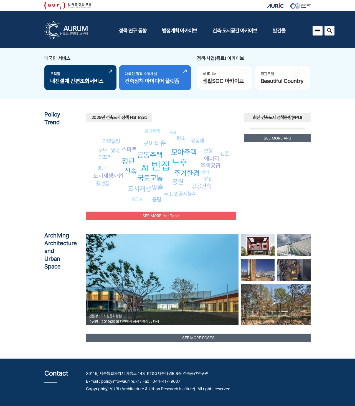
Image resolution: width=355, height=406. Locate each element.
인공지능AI (185, 194)
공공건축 (201, 185)
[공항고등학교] (294, 245)
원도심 (137, 199)
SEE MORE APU (277, 138)
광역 (205, 172)
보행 (208, 151)
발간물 (279, 30)
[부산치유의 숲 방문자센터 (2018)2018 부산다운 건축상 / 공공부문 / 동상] (276, 304)
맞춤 (157, 187)
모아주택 (184, 152)
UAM (171, 132)
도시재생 (139, 189)
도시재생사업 (108, 175)
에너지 (211, 158)
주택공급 (210, 165)
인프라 (105, 157)
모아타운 (154, 143)
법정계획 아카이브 (179, 30)
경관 (101, 168)
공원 (178, 182)
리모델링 (111, 141)
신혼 (224, 153)
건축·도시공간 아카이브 (234, 30)
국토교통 (150, 178)
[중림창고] (294, 270)
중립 (156, 199)
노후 (179, 163)
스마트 (129, 149)
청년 (128, 161)
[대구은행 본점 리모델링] (258, 270)
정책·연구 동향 (132, 30)
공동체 (197, 141)
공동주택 (150, 155)
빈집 (161, 165)
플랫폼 (102, 184)
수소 (168, 194)
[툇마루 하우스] (258, 245)
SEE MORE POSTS (198, 338)
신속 (130, 171)
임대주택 (152, 131)
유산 (208, 179)
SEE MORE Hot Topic (161, 216)
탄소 (181, 138)
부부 (102, 150)
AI (145, 168)
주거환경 (186, 173)
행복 (114, 151)
